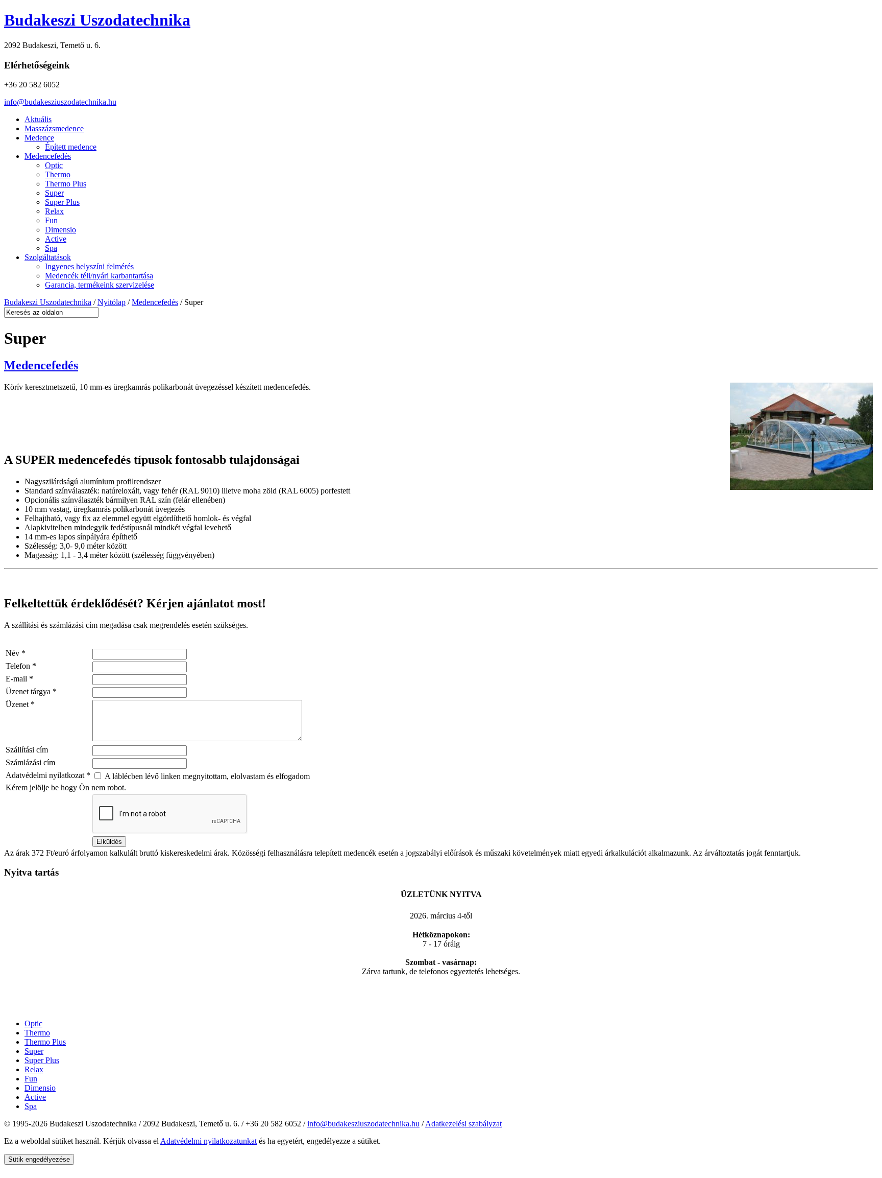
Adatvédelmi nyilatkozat (48, 775)
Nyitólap (111, 302)
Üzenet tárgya (31, 691)
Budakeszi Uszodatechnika (97, 20)
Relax (54, 211)
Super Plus (62, 202)
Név (16, 653)
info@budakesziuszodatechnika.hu (60, 102)
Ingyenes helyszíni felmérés (89, 266)
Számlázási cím (30, 762)
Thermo (57, 174)
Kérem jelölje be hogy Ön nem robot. (66, 787)
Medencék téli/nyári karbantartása (99, 275)
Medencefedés (47, 156)
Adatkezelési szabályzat (463, 1123)
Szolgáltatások (47, 257)
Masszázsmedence (54, 128)
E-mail (19, 678)
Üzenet (20, 704)
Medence (39, 137)
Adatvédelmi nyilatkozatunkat (208, 1141)
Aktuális (38, 119)
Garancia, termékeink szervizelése (99, 284)
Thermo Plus (65, 183)
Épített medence (70, 147)
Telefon (21, 666)
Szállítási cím (27, 749)
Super (54, 193)
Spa (51, 248)
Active (55, 238)
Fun (51, 220)
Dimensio (60, 229)
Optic (54, 165)
